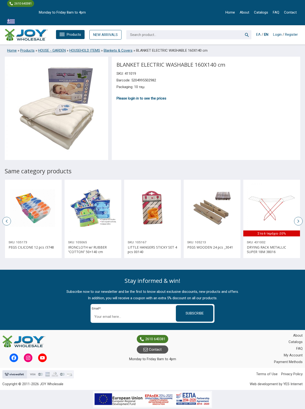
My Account (293, 355)
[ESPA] (152, 399)
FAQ (276, 12)
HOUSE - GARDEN (52, 50)
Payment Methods (288, 362)
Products (74, 34)
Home (230, 12)
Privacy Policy (292, 374)
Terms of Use (267, 374)
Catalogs (261, 12)
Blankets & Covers (118, 50)
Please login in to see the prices (141, 98)
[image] (33, 208)
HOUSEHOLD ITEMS (84, 50)
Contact (290, 12)
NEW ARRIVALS (105, 35)
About (244, 12)
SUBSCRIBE (195, 313)
